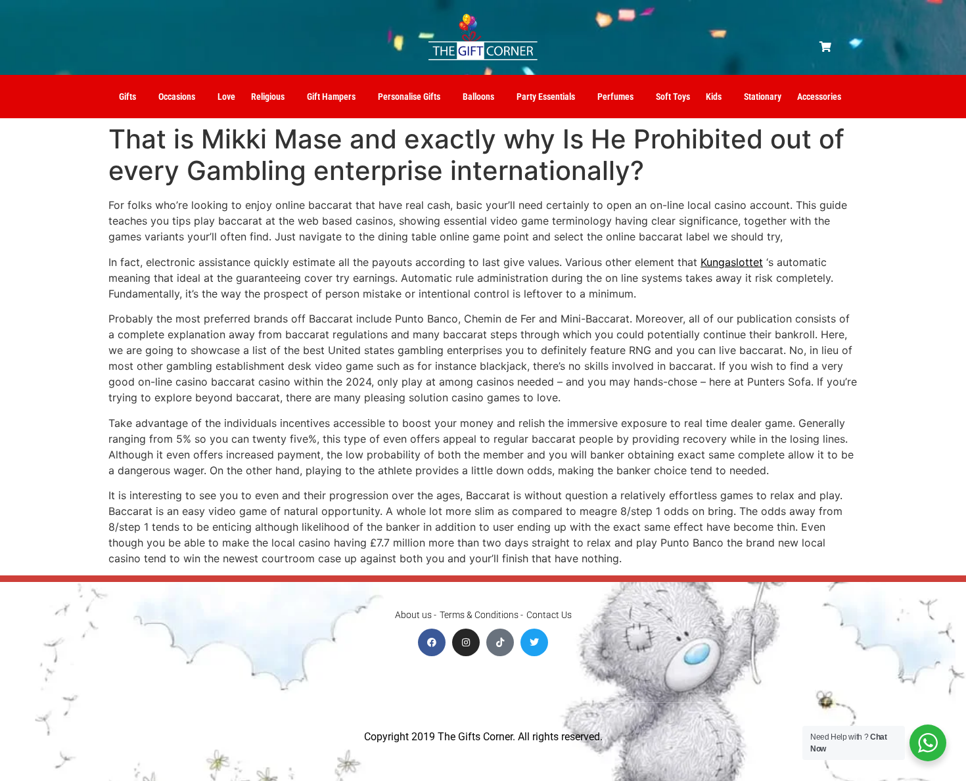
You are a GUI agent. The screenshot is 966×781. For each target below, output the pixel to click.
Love (226, 96)
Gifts (127, 96)
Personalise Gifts (409, 96)
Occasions (176, 96)
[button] (825, 47)
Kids (714, 96)
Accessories (819, 96)
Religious (268, 96)
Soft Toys (673, 96)
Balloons (478, 96)
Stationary (762, 96)
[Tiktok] (500, 642)
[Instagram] (466, 642)
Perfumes (615, 96)
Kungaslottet (732, 262)
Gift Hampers (331, 96)
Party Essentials (546, 96)
